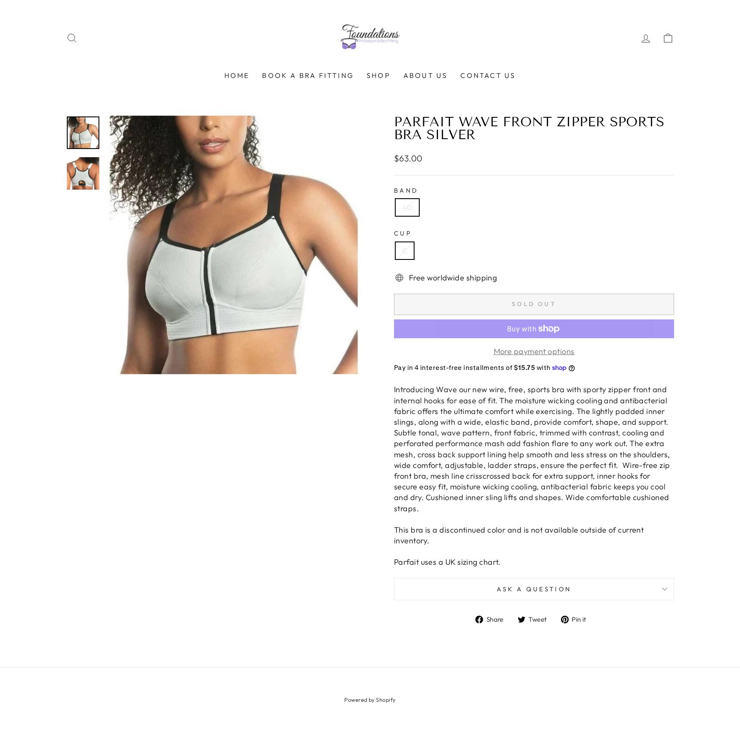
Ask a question (534, 589)
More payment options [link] (534, 351)
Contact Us (488, 75)
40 (407, 207)
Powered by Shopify (369, 699)
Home (237, 75)
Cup (403, 233)
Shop (379, 75)
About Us (425, 75)
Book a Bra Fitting (308, 75)
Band (406, 190)
